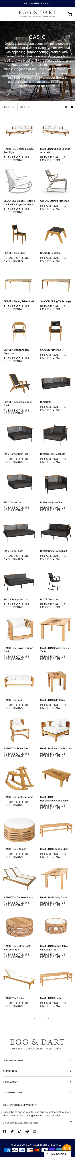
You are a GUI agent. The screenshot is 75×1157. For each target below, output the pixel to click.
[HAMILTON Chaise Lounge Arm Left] (55, 130)
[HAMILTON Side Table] (55, 681)
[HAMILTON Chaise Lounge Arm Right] (19, 130)
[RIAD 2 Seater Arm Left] (19, 580)
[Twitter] (12, 1131)
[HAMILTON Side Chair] (19, 729)
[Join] (70, 1122)
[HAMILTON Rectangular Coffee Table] (55, 778)
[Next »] (48, 1018)
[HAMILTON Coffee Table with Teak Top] (19, 927)
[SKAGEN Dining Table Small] (19, 282)
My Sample (59, 1153)
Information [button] (10, 1081)
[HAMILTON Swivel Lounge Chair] (19, 629)
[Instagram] (34, 1131)
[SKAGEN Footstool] (55, 233)
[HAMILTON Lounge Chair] (55, 830)
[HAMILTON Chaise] (19, 979)
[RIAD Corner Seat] (19, 483)
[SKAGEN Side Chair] (19, 233)
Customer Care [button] (12, 1092)
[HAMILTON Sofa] (19, 681)
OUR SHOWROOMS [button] (13, 1060)
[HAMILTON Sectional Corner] (55, 729)
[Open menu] (8, 14)
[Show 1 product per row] (66, 107)
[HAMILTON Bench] (55, 979)
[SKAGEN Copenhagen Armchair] (19, 330)
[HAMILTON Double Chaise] (19, 878)
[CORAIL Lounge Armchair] (55, 181)
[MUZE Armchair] (55, 580)
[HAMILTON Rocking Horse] (19, 778)
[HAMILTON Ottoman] (19, 830)
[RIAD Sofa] (55, 383)
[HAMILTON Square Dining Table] (55, 629)
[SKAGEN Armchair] (55, 330)
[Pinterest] (27, 1131)
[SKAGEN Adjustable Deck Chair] (19, 383)
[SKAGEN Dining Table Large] (55, 282)
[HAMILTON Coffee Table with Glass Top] (55, 927)
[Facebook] (4, 1131)
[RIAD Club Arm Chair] (55, 483)
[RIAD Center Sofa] (19, 532)
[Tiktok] (19, 1131)
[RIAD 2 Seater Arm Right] (55, 532)
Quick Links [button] (10, 1071)
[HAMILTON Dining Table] (55, 878)
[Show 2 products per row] (72, 107)
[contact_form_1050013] (66, 1148)
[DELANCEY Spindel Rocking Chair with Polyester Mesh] (19, 181)
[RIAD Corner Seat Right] (19, 435)
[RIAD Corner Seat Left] (55, 435)
